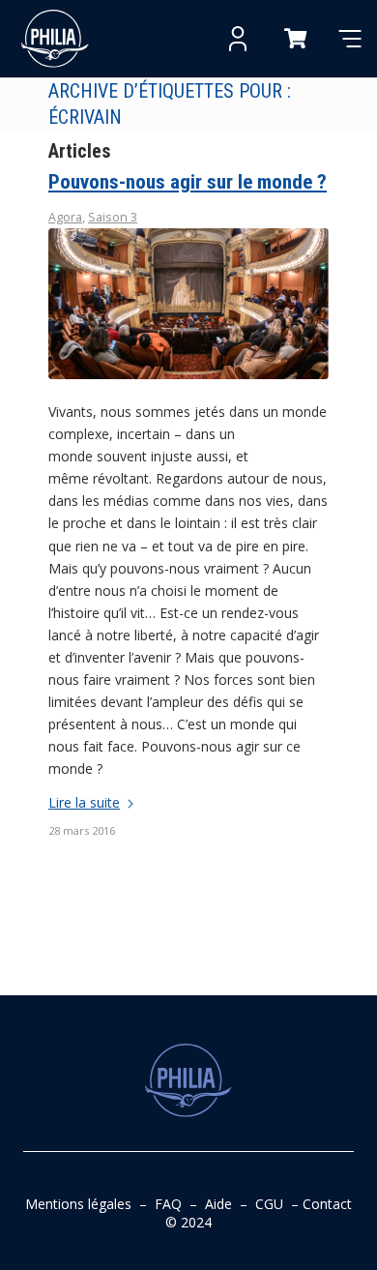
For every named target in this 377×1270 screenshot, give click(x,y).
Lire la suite (84, 802)
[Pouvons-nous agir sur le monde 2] (188, 303)
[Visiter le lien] (55, 39)
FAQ (168, 1204)
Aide (218, 1204)
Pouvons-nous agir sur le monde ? (187, 181)
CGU (269, 1204)
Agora (65, 217)
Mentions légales (78, 1204)
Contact (327, 1204)
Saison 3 (112, 217)
